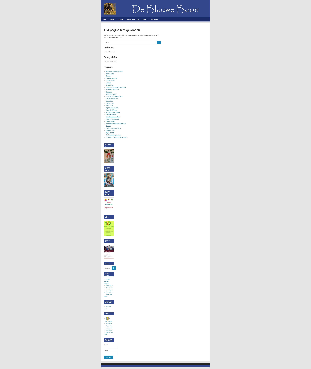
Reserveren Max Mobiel (113, 112)
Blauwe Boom (110, 73)
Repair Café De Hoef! (112, 108)
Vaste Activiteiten (132, 19)
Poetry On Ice (110, 103)
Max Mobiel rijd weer (112, 98)
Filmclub (108, 83)
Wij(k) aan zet (110, 133)
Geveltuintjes (109, 85)
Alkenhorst (109, 328)
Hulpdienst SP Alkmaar (112, 89)
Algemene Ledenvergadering (114, 71)
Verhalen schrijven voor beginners (116, 123)
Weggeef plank (110, 130)
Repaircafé (109, 326)
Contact (144, 19)
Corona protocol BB (111, 78)
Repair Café (109, 105)
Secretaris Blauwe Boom (113, 117)
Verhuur (120, 19)
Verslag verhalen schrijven (113, 128)
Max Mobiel (154, 19)
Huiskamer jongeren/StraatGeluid (116, 87)
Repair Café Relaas (111, 110)
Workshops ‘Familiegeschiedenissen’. (116, 137)
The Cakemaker (110, 121)
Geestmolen (109, 330)
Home (104, 19)
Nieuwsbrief (109, 101)
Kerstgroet (109, 92)
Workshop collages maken (113, 135)
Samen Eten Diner (111, 114)
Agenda (112, 19)
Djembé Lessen (110, 80)
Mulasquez (109, 323)
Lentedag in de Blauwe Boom (114, 96)
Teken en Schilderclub (112, 119)
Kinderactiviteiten (111, 94)
